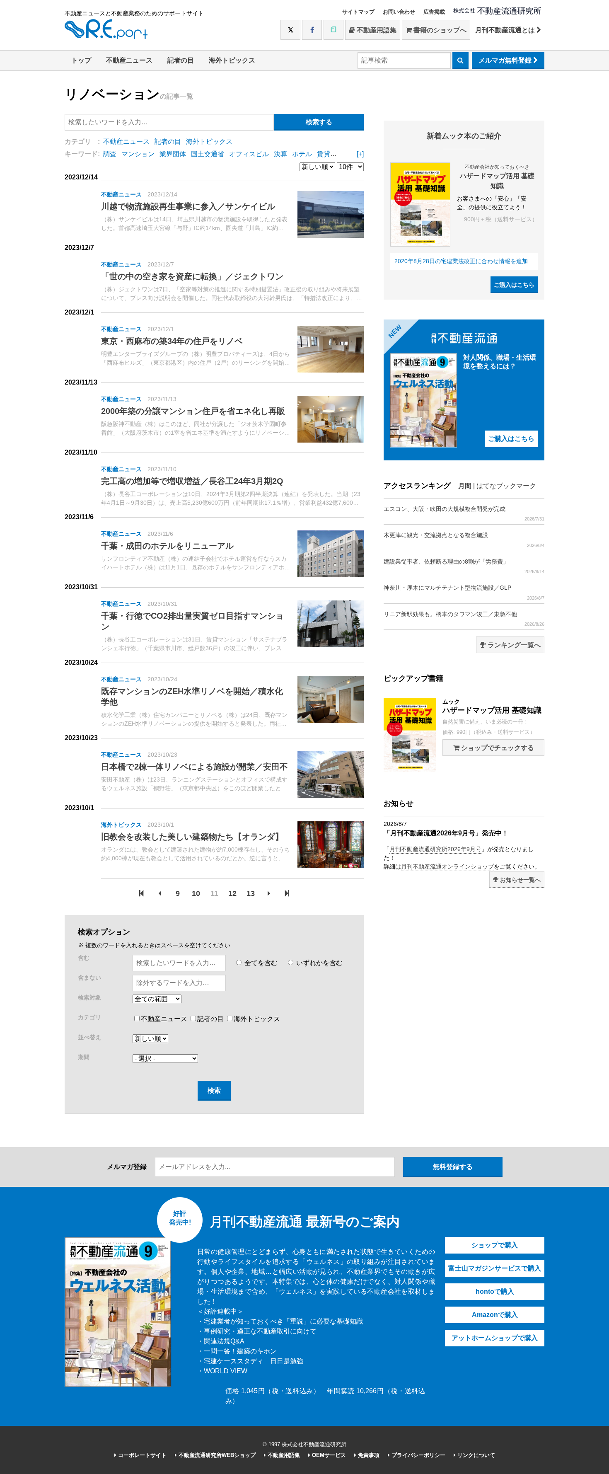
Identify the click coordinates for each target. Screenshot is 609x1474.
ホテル (302, 153)
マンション (138, 153)
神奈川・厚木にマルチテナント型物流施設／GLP (464, 592)
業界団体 (173, 153)
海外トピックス (232, 60)
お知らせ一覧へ (519, 879)
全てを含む (260, 962)
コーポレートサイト (141, 1455)
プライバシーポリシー (417, 1455)
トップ (81, 60)
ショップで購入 (494, 1245)
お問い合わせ (399, 12)
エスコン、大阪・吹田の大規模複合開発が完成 (464, 513)
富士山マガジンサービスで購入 (494, 1268)
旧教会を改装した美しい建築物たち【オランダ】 (192, 836)
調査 (109, 153)
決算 (280, 153)
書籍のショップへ (439, 30)
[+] (360, 153)
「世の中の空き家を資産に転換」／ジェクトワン (192, 276)
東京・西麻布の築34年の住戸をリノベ (172, 341)
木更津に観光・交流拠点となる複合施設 (464, 539)
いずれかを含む (319, 962)
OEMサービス (328, 1455)
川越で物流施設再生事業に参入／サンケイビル (188, 206)
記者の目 (180, 60)
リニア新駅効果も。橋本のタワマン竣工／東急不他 (464, 619)
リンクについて (475, 1455)
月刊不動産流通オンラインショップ (447, 866)
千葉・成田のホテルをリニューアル (167, 545)
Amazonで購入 (495, 1314)
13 (251, 893)
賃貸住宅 (330, 153)
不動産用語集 (375, 30)
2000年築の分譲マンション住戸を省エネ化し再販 (193, 411)
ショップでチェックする (496, 747)
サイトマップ (358, 12)
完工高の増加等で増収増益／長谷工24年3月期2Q (192, 481)
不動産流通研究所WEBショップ (216, 1455)
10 (196, 893)
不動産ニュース (129, 60)
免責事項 (367, 1455)
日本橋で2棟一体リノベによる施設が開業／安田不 (194, 766)
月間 (464, 485)
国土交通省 (207, 153)
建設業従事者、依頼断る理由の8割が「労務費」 (464, 566)
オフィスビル (249, 153)
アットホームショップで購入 (495, 1337)
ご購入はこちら (514, 284)
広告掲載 (434, 12)
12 (232, 893)
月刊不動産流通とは (505, 30)
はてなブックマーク (506, 485)
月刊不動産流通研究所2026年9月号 (435, 849)
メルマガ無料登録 (506, 60)
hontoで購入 (495, 1291)
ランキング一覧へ (513, 645)
